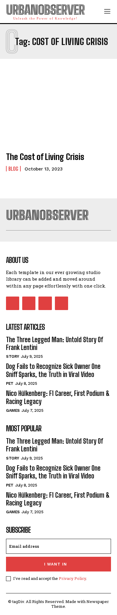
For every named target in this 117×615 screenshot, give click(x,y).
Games (13, 410)
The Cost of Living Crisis (45, 157)
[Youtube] (61, 303)
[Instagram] (28, 303)
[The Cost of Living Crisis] (58, 114)
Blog (13, 168)
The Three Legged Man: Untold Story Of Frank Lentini (54, 343)
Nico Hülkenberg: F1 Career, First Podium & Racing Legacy (58, 397)
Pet (10, 383)
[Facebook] (12, 303)
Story (12, 356)
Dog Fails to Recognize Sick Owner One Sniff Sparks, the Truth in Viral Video (53, 370)
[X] (45, 303)
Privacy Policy (72, 578)
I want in (55, 564)
